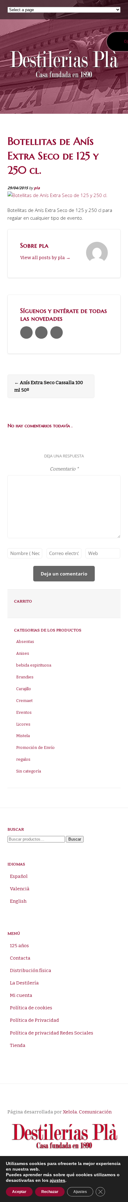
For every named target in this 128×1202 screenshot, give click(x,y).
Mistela (23, 735)
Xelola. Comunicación (87, 1112)
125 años (19, 945)
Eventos (24, 712)
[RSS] (26, 332)
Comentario (64, 469)
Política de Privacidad (34, 1020)
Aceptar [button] (19, 1192)
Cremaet (24, 700)
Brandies (25, 677)
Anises (22, 653)
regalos (23, 759)
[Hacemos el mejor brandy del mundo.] (63, 65)
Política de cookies (31, 1008)
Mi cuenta (21, 995)
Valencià (20, 889)
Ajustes (80, 1192)
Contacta (20, 958)
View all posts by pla (45, 257)
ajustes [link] (57, 1180)
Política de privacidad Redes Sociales (51, 1033)
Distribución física (30, 970)
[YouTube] (56, 332)
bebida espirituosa (33, 665)
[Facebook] (41, 332)
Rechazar (49, 1192)
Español (19, 876)
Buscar (74, 839)
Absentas (25, 641)
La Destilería (24, 983)
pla (37, 187)
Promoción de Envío (35, 747)
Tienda (17, 1045)
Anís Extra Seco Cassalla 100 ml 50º (48, 386)
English (18, 901)
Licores (23, 724)
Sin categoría (28, 771)
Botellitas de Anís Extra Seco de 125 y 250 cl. (52, 156)
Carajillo (23, 688)
